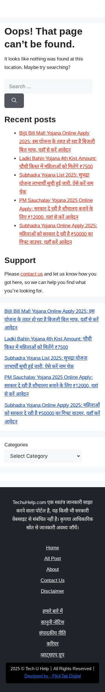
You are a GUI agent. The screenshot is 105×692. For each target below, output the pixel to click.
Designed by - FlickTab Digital (52, 676)
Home (52, 548)
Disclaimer (52, 591)
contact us (31, 274)
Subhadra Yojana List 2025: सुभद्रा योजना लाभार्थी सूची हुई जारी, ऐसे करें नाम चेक (56, 184)
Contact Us (53, 581)
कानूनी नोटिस (52, 623)
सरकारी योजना (25, 9)
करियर (53, 644)
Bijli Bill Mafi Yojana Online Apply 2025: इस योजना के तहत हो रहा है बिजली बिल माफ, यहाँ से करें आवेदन (57, 142)
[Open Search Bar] (87, 8)
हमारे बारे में (53, 611)
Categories (16, 445)
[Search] (14, 100)
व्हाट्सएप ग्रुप (52, 655)
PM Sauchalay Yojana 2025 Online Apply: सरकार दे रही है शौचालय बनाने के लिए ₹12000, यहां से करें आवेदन (56, 209)
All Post (52, 559)
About (52, 570)
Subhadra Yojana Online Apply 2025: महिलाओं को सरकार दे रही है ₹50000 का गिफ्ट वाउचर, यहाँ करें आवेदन (58, 234)
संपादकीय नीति (52, 633)
